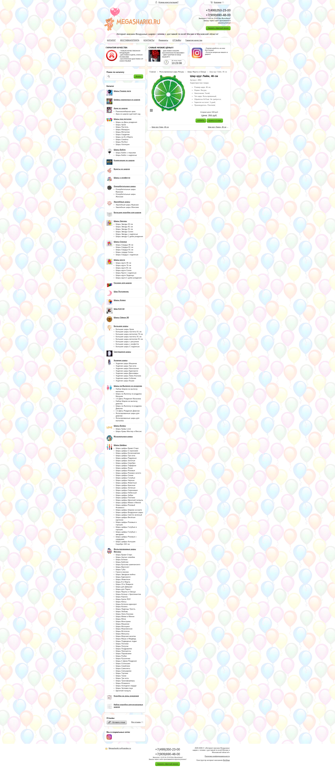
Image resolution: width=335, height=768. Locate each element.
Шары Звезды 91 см (124, 229)
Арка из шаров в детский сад (128, 114)
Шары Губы (120, 569)
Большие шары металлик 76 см (129, 334)
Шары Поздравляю (124, 649)
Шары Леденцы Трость (125, 609)
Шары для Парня (123, 589)
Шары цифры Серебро (125, 463)
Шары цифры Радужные (126, 458)
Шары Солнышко (123, 663)
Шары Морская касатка (126, 636)
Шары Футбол (122, 142)
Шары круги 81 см (123, 268)
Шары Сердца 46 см (124, 245)
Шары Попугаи (122, 646)
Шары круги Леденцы (125, 275)
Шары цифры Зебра (124, 495)
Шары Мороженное (124, 629)
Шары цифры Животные (126, 483)
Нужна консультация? (168, 2)
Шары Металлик (123, 132)
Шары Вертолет (122, 567)
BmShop (226, 760)
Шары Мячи (121, 619)
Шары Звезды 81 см (124, 227)
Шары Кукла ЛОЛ (123, 599)
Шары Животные (123, 579)
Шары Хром (121, 125)
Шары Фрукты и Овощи (126, 592)
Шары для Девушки (124, 587)
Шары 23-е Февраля (124, 584)
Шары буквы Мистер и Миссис (129, 431)
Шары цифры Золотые (125, 460)
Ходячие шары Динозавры (127, 373)
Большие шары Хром (125, 329)
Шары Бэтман (122, 559)
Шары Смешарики (123, 671)
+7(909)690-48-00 (218, 15)
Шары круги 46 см (123, 263)
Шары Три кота (122, 678)
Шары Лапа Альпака (124, 614)
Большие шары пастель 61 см (128, 332)
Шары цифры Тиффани (126, 465)
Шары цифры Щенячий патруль (129, 500)
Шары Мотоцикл (123, 626)
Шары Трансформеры (125, 681)
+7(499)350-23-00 (218, 10)
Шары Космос (122, 606)
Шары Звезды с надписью (127, 234)
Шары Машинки (122, 624)
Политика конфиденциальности (217, 756)
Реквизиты (163, 40)
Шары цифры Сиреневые (127, 490)
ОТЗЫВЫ (176, 40)
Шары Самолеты (123, 668)
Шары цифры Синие (124, 475)
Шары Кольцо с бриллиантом (128, 594)
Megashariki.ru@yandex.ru (120, 748)
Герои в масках (122, 572)
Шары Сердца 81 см (124, 247)
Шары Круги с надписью (126, 273)
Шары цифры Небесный (126, 493)
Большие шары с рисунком (127, 341)
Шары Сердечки (123, 134)
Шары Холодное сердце (126, 686)
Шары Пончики (122, 644)
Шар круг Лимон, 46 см (217, 127)
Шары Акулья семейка (125, 557)
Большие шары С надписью (128, 346)
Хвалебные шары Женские (127, 207)
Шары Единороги (123, 577)
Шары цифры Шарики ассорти (129, 510)
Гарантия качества (193, 40)
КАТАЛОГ (111, 40)
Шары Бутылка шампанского (128, 564)
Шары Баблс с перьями (126, 153)
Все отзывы (136, 722)
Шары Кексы (121, 602)
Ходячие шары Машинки (126, 363)
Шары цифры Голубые (125, 478)
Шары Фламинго (123, 683)
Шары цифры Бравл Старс (127, 448)
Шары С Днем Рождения (126, 661)
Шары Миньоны (122, 634)
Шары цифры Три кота (125, 455)
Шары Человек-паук (124, 688)
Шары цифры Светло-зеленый (129, 515)
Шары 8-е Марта (123, 582)
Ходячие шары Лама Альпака (128, 376)
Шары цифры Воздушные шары (129, 512)
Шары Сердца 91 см (124, 250)
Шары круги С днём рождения (129, 278)
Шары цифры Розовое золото (128, 473)
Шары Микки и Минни (125, 616)
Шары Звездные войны (125, 574)
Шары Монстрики (123, 621)
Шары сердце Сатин (124, 252)
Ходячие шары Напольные (127, 368)
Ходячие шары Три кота (126, 366)
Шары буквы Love (123, 429)
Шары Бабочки (122, 562)
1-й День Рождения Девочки (128, 411)
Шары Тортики (122, 673)
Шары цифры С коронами (127, 451)
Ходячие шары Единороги (127, 371)
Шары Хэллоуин (123, 144)
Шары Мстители (123, 631)
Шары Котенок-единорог (126, 604)
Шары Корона (122, 597)
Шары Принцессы (123, 651)
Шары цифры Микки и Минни (128, 502)
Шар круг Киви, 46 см (160, 127)
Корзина (217, 2)
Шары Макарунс (123, 129)
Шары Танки (121, 676)
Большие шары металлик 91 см (129, 339)
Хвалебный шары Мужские (127, 205)
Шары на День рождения (126, 122)
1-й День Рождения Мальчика (128, 399)
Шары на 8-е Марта (124, 137)
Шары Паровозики (123, 653)
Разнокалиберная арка (125, 111)
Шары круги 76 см (123, 265)
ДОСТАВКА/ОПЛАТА (129, 40)
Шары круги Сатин (124, 270)
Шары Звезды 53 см (124, 224)
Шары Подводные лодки (126, 641)
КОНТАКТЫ (149, 40)
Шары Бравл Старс (124, 555)
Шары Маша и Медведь (126, 639)
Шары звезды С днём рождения (129, 236)
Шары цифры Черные (125, 480)
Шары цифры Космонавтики (128, 453)
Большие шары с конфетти (127, 344)
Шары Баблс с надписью (126, 155)
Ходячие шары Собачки (126, 378)
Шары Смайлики (123, 666)
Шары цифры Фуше (124, 468)
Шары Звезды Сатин (124, 232)
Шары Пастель (122, 127)
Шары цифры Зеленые (125, 488)
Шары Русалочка (123, 658)
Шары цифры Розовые (125, 470)
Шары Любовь (122, 611)
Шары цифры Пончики (125, 498)
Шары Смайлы (122, 139)
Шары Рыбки (121, 656)
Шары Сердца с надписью (127, 255)
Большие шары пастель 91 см (128, 337)
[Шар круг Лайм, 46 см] (168, 93)
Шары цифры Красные (125, 485)
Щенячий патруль (123, 691)
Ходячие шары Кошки (125, 381)
